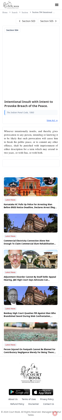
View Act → (52, 120)
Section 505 (46, 21)
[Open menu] (56, 5)
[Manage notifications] (55, 413)
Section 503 (28, 21)
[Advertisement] (31, 65)
